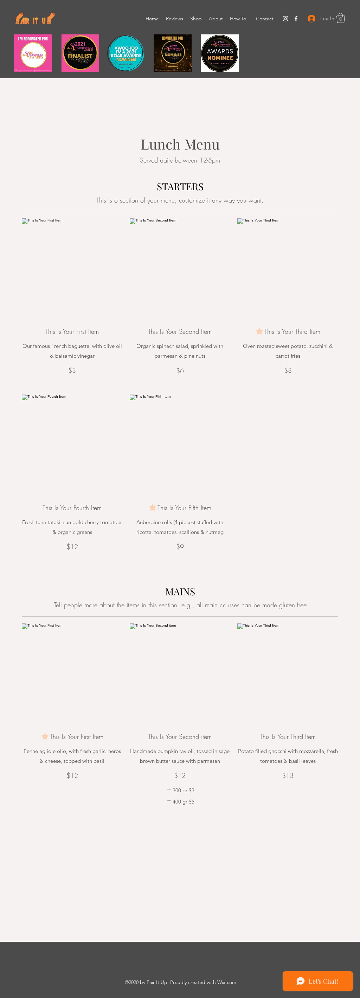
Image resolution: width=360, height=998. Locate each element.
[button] (340, 18)
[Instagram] (285, 18)
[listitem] (179, 790)
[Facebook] (296, 18)
